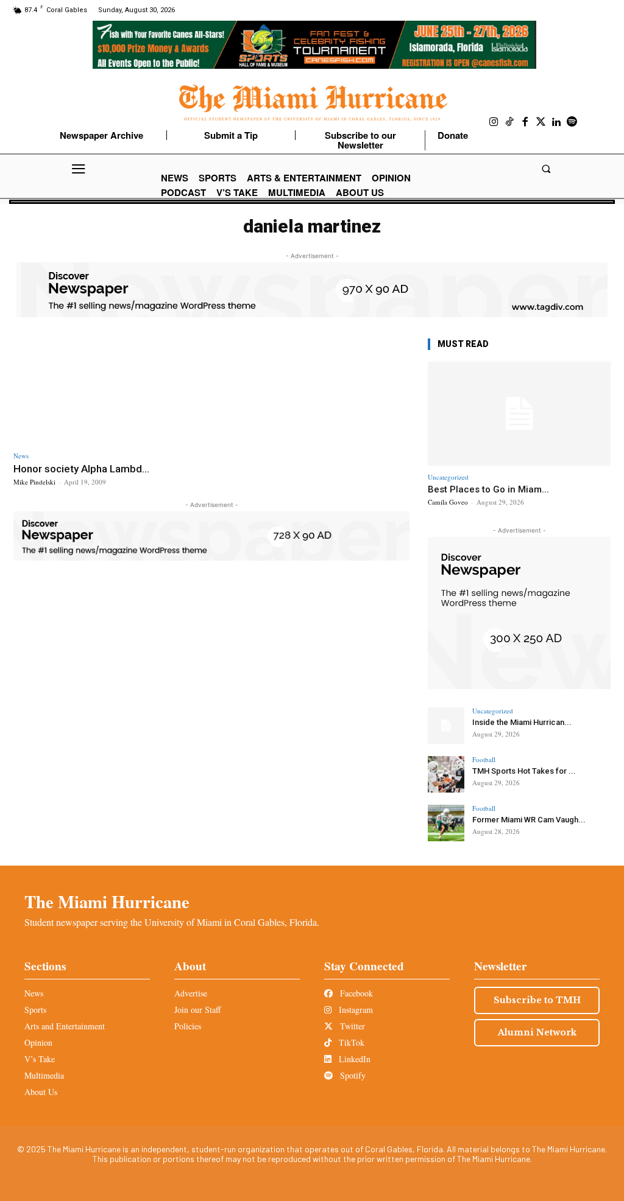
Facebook (355, 993)
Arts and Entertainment (64, 1026)
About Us (40, 1092)
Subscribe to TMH (537, 1000)
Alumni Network (537, 1032)
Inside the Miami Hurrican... (522, 722)
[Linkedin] (556, 122)
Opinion (38, 1042)
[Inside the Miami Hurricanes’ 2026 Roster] (446, 725)
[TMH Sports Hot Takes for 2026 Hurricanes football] (446, 774)
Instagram (354, 1009)
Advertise (190, 993)
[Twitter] (541, 122)
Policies (187, 1026)
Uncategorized (448, 477)
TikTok (350, 1042)
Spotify (352, 1075)
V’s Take (39, 1059)
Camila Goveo (448, 501)
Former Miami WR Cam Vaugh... (529, 819)
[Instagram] (494, 122)
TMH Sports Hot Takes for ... (524, 771)
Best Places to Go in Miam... (488, 489)
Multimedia (44, 1075)
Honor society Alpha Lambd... (81, 469)
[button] (545, 168)
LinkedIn (353, 1059)
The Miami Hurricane (107, 901)
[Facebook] (525, 122)
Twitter (351, 1026)
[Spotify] (572, 122)
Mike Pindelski (34, 481)
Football (483, 759)
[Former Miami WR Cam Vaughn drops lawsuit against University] (446, 823)
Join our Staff (197, 1009)
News (21, 455)
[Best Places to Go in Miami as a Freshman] (519, 414)
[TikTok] (510, 122)
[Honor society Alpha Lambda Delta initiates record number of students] (109, 390)
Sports (35, 1009)
